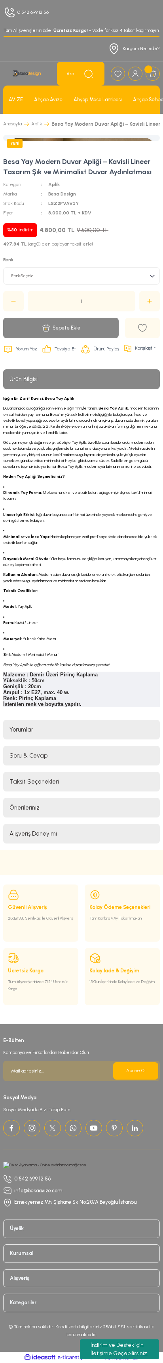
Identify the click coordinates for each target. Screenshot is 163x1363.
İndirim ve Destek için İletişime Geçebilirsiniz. (119, 1349)
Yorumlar (21, 729)
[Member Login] (135, 74)
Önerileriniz (24, 807)
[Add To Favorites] (142, 328)
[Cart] (153, 74)
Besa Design (62, 194)
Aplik (54, 184)
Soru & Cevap (28, 755)
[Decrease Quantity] (13, 301)
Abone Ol (136, 1070)
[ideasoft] (40, 1357)
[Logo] (27, 73)
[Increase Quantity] (149, 301)
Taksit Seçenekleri (34, 781)
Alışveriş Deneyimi (33, 833)
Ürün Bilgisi (23, 379)
